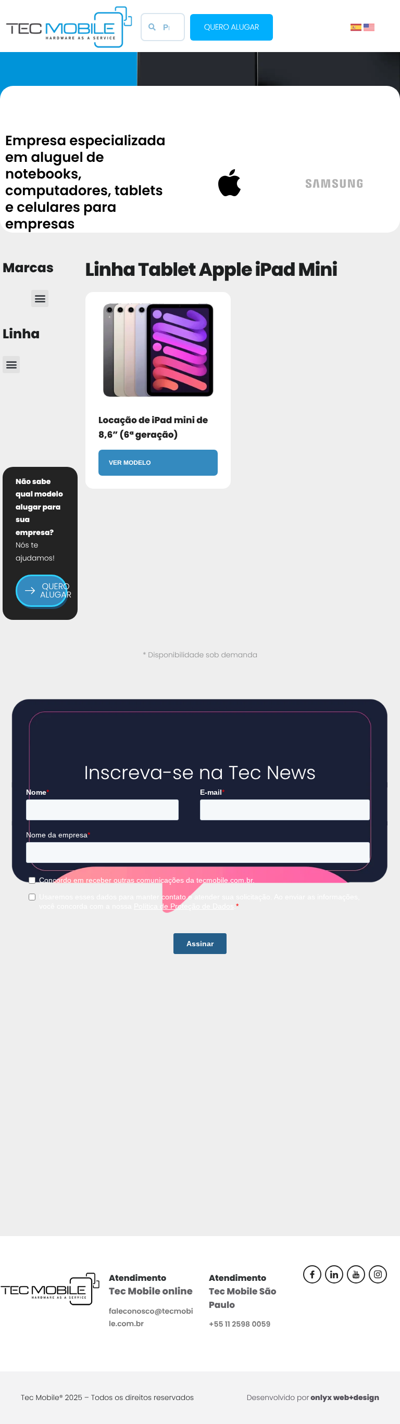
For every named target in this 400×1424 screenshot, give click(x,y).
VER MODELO (130, 462)
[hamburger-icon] (387, 11)
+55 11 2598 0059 (239, 1324)
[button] (39, 298)
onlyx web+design (344, 1397)
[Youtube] (356, 1274)
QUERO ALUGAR (53, 590)
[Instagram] (378, 1274)
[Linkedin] (334, 1274)
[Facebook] (312, 1274)
